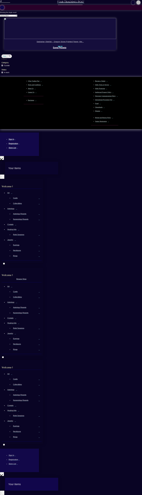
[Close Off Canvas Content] (2, 158)
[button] (133, 2)
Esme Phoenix (59, 47)
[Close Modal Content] (2, 176)
